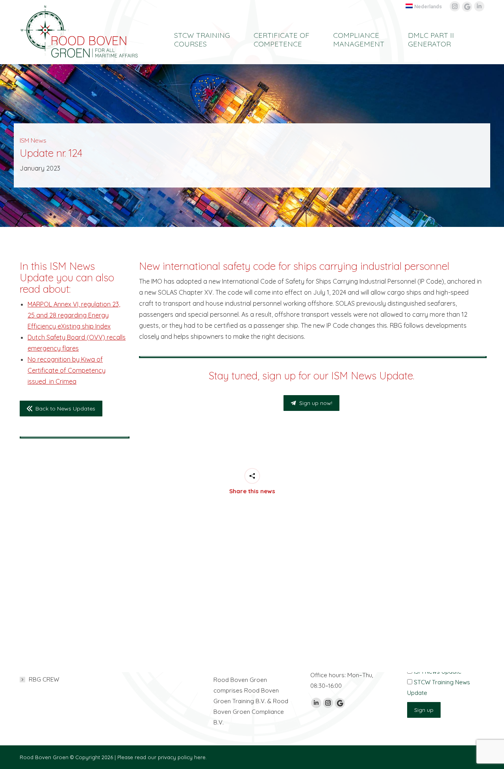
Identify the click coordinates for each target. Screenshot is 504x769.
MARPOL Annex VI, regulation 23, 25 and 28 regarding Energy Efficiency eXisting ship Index (74, 315)
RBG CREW (44, 679)
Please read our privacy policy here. (162, 757)
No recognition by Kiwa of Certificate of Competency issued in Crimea (67, 370)
